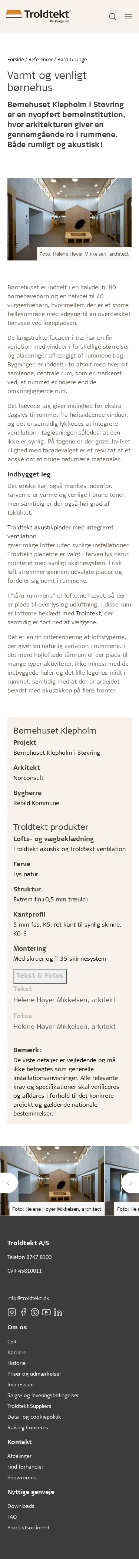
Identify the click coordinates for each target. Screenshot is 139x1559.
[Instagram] (11, 1312)
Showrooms (21, 1477)
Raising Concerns (27, 1427)
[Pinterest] (34, 1312)
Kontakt (19, 1441)
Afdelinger (19, 1455)
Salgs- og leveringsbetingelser (43, 1395)
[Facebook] (23, 1312)
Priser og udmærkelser (34, 1373)
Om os (17, 1327)
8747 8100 (39, 1256)
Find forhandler (25, 1466)
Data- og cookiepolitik (34, 1416)
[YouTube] (46, 1312)
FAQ (12, 1516)
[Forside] (38, 16)
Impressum (20, 1384)
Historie (16, 1362)
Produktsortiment (28, 1527)
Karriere (16, 1352)
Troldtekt (88, 613)
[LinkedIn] (57, 1312)
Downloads (20, 1505)
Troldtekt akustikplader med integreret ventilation (60, 531)
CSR (12, 1341)
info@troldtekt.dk (28, 1298)
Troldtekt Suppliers (29, 1405)
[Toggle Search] (112, 16)
